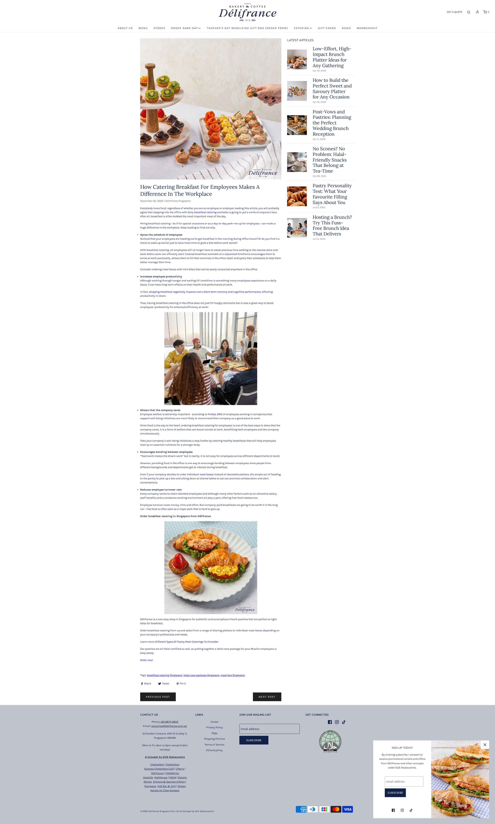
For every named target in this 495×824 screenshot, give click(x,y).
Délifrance (157, 773)
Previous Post (158, 696)
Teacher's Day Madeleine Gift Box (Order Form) (247, 28)
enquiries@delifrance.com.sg (169, 726)
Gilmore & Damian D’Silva (169, 781)
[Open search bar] (468, 12)
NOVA (172, 777)
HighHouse (160, 777)
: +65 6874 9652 (168, 721)
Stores (159, 28)
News (346, 28)
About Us (125, 28)
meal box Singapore (233, 675)
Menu (143, 28)
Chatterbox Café (164, 768)
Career (214, 721)
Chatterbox (157, 764)
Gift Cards (327, 28)
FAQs (214, 733)
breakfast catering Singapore (164, 675)
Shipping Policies (214, 738)
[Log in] (477, 12)
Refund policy (214, 750)
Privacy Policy (214, 727)
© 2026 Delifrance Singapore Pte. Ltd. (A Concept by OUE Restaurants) (177, 811)
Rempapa (150, 786)
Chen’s (180, 768)
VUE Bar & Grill (166, 786)
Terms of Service (214, 744)
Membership (367, 28)
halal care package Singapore (201, 675)
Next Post (267, 696)
